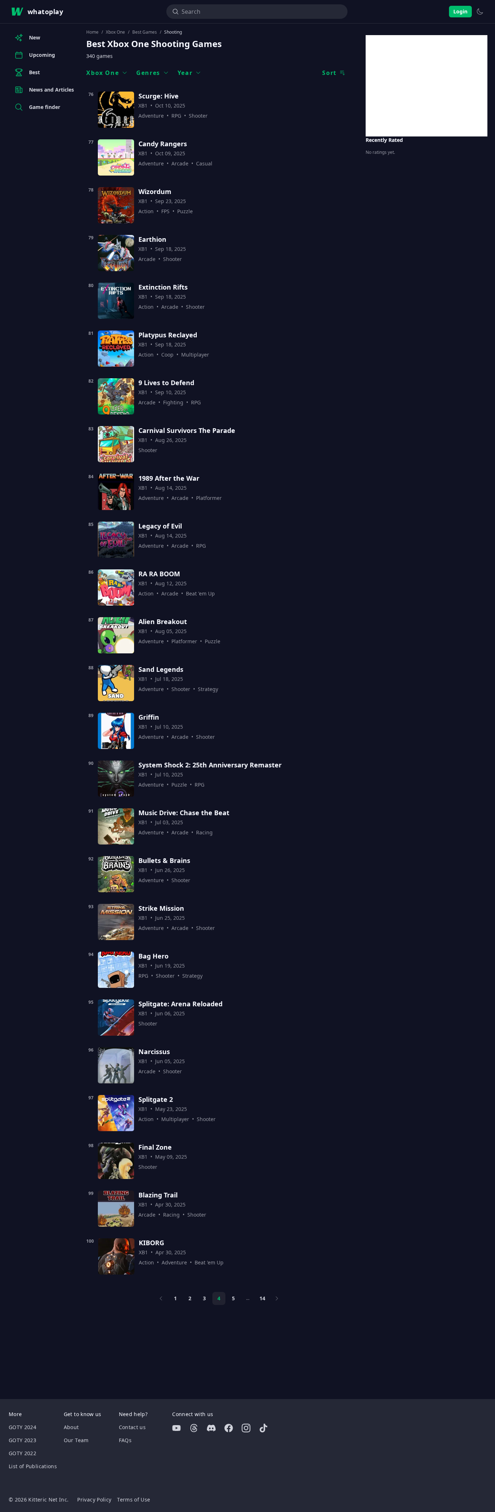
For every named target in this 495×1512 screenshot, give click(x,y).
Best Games (144, 32)
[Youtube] (176, 1428)
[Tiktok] (263, 1428)
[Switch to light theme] (479, 11)
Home (92, 32)
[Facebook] (228, 1428)
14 (262, 1298)
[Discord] (211, 1428)
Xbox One (115, 32)
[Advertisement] (426, 85)
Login (460, 11)
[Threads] (194, 1428)
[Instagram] (246, 1428)
